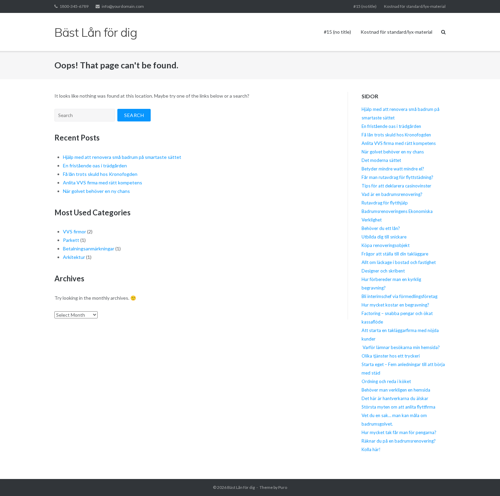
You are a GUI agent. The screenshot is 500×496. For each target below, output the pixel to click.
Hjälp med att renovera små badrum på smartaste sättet (122, 157)
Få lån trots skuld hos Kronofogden (100, 174)
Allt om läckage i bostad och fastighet (399, 262)
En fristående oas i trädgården (95, 165)
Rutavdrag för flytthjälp (385, 202)
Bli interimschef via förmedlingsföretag (399, 296)
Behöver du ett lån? (381, 228)
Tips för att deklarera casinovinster (396, 185)
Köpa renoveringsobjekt (386, 245)
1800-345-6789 (74, 6)
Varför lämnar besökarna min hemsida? (401, 347)
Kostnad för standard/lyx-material (415, 6)
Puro (282, 487)
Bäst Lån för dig (241, 487)
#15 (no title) (365, 6)
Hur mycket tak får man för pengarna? (399, 432)
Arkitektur (74, 257)
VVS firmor (74, 231)
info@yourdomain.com (123, 6)
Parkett (71, 240)
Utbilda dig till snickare (384, 236)
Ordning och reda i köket (386, 381)
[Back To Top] (483, 479)
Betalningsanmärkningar (88, 248)
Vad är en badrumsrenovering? (392, 194)
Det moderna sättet (381, 160)
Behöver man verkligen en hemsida (396, 390)
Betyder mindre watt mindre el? (393, 168)
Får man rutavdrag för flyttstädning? (397, 177)
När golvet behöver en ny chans (96, 191)
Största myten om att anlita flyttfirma (398, 407)
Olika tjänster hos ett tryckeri (391, 356)
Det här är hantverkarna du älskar (395, 398)
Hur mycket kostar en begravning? (395, 305)
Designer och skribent (383, 271)
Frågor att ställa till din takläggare (395, 254)
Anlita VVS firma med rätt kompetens (102, 182)
